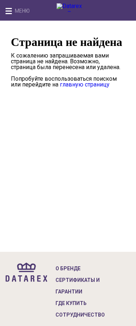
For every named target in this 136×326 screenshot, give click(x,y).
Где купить (71, 303)
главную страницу (85, 84)
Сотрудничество (80, 315)
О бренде (68, 268)
